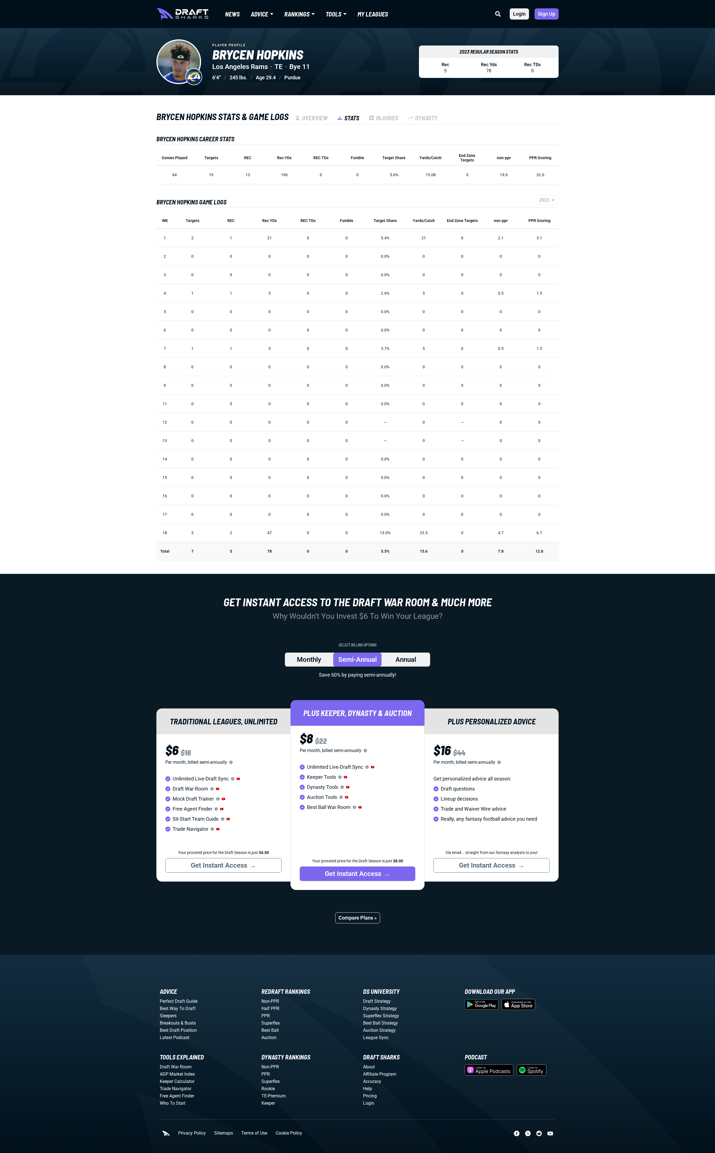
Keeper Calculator (177, 1081)
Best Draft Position (178, 1030)
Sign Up (546, 14)
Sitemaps (223, 1133)
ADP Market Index (177, 1074)
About (369, 1067)
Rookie (268, 1088)
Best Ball (270, 1030)
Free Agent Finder (177, 1096)
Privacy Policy (192, 1133)
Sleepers (168, 1015)
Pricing (370, 1096)
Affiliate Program (379, 1074)
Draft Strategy (377, 1001)
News (232, 14)
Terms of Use (254, 1133)
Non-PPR (270, 1001)
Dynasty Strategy (380, 1008)
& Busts (188, 1023)
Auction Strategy (379, 1030)
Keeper (268, 1103)
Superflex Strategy (381, 1015)
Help (367, 1088)
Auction (269, 1037)
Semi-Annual (357, 659)
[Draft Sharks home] (182, 14)
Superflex (270, 1023)
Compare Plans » (358, 918)
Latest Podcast (174, 1037)
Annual (405, 659)
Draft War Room (176, 1067)
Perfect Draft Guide (178, 1001)
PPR (265, 1015)
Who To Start (172, 1103)
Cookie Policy (289, 1133)
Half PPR (270, 1008)
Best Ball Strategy (380, 1023)
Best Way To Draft (178, 1008)
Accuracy (372, 1081)
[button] (238, 778)
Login (519, 14)
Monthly (309, 659)
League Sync (376, 1037)
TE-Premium (273, 1096)
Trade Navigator (175, 1088)
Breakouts (170, 1023)
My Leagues (373, 14)
